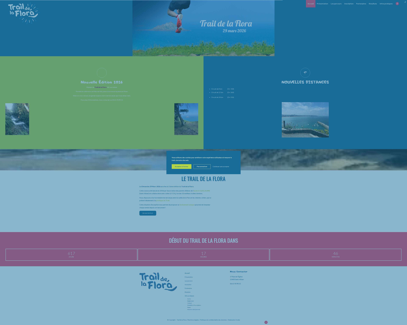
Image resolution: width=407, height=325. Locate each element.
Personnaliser (202, 166)
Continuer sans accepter (221, 166)
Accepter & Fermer (181, 166)
